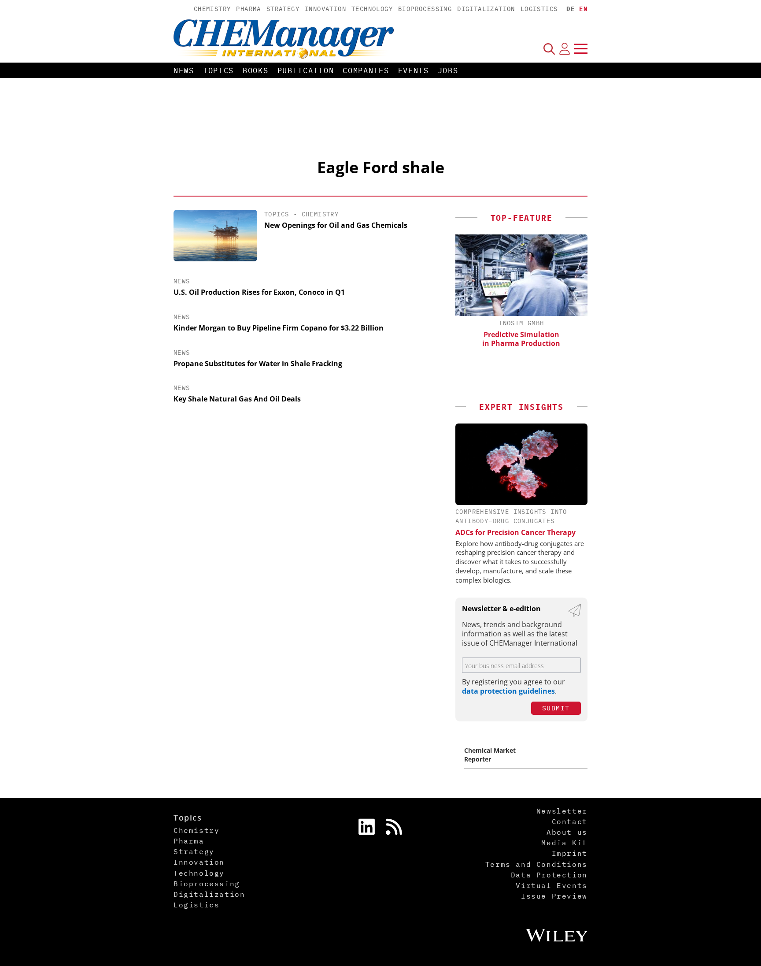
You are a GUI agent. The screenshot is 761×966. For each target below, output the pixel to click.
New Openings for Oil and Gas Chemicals (335, 225)
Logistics (539, 9)
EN (583, 9)
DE (570, 9)
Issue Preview (554, 896)
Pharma (248, 9)
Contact (569, 821)
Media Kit (564, 842)
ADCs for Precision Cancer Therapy (515, 532)
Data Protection (549, 874)
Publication (305, 70)
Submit (556, 708)
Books (256, 70)
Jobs (448, 70)
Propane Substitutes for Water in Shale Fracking (258, 363)
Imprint (569, 853)
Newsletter (561, 810)
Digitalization (486, 9)
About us (567, 832)
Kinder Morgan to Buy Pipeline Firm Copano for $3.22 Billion (279, 328)
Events (413, 70)
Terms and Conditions (536, 864)
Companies (366, 70)
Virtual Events (551, 885)
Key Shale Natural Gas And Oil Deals (237, 399)
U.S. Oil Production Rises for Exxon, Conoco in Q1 (259, 292)
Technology (372, 9)
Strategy (282, 9)
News (184, 70)
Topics (218, 70)
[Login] (564, 48)
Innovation (325, 9)
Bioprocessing (425, 9)
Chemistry (212, 9)
